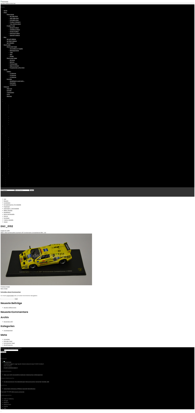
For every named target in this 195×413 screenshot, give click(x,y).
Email (2, 350)
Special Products (15, 35)
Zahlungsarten (38, 375)
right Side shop (14, 18)
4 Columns (13, 77)
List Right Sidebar (12, 41)
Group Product (14, 31)
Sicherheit (38, 382)
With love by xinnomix (17, 392)
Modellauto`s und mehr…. (17, 81)
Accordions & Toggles (16, 49)
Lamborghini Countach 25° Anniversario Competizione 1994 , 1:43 (27, 232)
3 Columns (13, 75)
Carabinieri (7, 203)
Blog (5, 37)
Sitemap (9, 96)
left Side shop (14, 16)
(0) (2, 192)
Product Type (11, 26)
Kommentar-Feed (9, 343)
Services (12, 60)
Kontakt (9, 90)
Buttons (12, 62)
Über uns (9, 89)
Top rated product (15, 24)
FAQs (8, 94)
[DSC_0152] (46, 285)
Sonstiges (6, 218)
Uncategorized (8, 330)
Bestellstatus (31, 389)
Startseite (13, 83)
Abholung (14, 389)
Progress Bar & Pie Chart (17, 68)
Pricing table (13, 64)
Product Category (15, 22)
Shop (5, 12)
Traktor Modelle (8, 220)
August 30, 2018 (5, 231)
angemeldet (10, 296)
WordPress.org (8, 345)
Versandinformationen (19, 375)
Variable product (15, 30)
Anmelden (7, 339)
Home (5, 11)
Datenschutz (30, 375)
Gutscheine (7, 389)
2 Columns (13, 73)
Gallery (9, 71)
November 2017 (8, 322)
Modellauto (7, 212)
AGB (10, 375)
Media (5, 70)
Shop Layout (10, 14)
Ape (5, 199)
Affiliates (19, 389)
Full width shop (14, 20)
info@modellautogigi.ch (11, 368)
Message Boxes (14, 50)
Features (6, 87)
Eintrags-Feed (8, 341)
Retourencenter (30, 382)
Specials (24, 389)
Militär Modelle (8, 210)
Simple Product (14, 28)
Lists (11, 54)
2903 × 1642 (4, 232)
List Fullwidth (10, 43)
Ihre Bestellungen (20, 382)
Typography (10, 92)
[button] (46, 259)
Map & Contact (14, 66)
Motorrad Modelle (9, 214)
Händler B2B (45, 382)
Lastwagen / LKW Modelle (11, 208)
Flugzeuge (7, 207)
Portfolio (9, 79)
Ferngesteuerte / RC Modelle (12, 205)
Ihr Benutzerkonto (9, 382)
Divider (12, 56)
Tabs (11, 52)
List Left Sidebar (11, 39)
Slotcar (6, 216)
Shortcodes (7, 45)
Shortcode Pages (12, 47)
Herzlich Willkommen (10, 307)
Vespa (5, 222)
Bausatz (6, 201)
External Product (15, 33)
